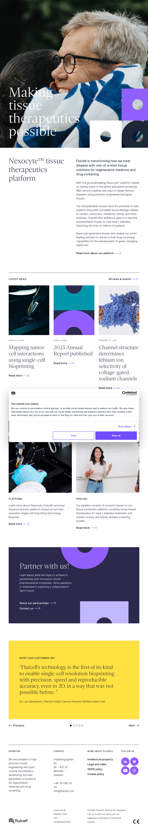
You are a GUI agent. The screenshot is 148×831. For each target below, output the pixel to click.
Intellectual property (100, 759)
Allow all (116, 435)
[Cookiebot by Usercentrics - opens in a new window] (124, 393)
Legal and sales (97, 764)
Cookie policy (95, 774)
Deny (73, 435)
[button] (16, 725)
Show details (124, 426)
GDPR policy (95, 769)
